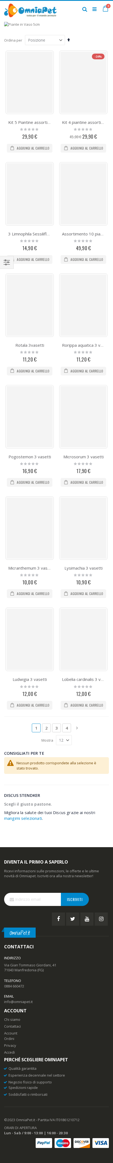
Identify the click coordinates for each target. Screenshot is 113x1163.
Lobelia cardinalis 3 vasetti (87, 679)
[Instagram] (101, 919)
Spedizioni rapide (23, 1087)
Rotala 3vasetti (29, 345)
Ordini (9, 1038)
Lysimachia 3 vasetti (83, 568)
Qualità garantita (22, 1068)
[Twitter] (72, 919)
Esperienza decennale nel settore (37, 1075)
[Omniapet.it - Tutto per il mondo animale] (30, 9)
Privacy (10, 1045)
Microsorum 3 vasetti (83, 456)
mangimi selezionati (23, 818)
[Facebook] (58, 919)
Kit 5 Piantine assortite (30, 122)
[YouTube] (87, 919)
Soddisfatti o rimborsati (28, 1094)
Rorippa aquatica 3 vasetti (86, 345)
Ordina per (13, 40)
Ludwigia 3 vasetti (30, 679)
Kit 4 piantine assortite (83, 122)
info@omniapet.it (18, 1001)
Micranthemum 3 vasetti (31, 568)
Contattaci (12, 1026)
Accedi (9, 1052)
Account (10, 1033)
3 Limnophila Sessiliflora (30, 234)
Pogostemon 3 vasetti (30, 456)
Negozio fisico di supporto (30, 1082)
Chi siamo (12, 1019)
